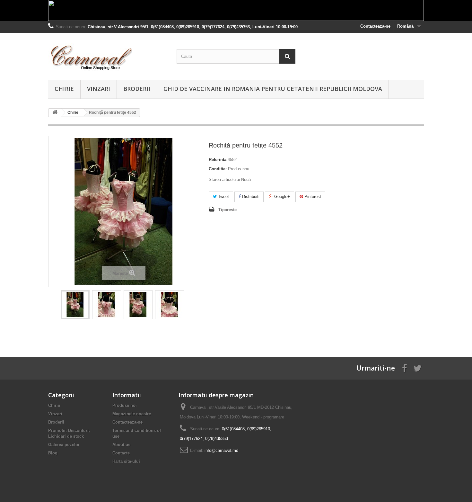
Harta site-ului (126, 461)
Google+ (281, 196)
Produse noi (124, 405)
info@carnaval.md (221, 450)
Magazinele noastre (131, 413)
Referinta (217, 159)
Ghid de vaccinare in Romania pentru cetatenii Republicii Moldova (272, 89)
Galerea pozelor (64, 444)
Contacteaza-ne (375, 26)
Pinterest (312, 196)
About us (121, 444)
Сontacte (121, 453)
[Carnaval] (107, 55)
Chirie (64, 89)
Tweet (223, 196)
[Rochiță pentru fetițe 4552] (75, 305)
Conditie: (218, 168)
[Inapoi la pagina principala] (55, 113)
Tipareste (227, 209)
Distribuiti (250, 196)
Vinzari (98, 89)
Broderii (136, 89)
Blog (52, 453)
